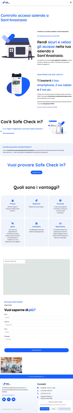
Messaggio (7, 336)
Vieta (53, 408)
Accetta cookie (45, 408)
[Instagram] (9, 399)
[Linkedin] (4, 399)
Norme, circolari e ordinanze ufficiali (47, 107)
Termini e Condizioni (8, 395)
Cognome (6, 321)
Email (5, 329)
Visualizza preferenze (64, 408)
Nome (5, 314)
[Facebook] (13, 399)
